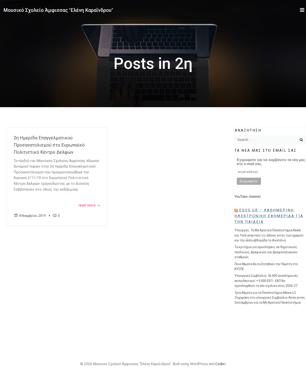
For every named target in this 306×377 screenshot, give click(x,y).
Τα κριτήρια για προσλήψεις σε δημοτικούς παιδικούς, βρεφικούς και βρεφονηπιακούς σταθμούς (266, 252)
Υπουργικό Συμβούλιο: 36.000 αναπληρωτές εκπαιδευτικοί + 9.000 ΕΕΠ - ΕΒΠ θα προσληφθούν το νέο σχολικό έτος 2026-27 (266, 281)
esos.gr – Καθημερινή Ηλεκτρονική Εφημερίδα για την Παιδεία (269, 216)
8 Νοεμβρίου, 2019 (32, 215)
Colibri (220, 364)
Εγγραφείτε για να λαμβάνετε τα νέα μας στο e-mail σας (271, 162)
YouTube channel (248, 196)
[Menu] (302, 10)
